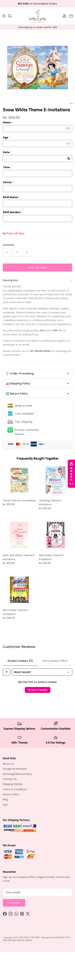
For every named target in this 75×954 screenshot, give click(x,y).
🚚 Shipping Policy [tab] (18, 383)
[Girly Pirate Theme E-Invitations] (55, 535)
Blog (5, 799)
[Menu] (4, 16)
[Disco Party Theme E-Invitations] (19, 589)
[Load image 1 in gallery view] (37, 67)
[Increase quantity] (27, 252)
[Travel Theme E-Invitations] (19, 480)
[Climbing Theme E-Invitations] (55, 480)
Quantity (8, 245)
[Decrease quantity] (7, 252)
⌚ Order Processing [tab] (20, 373)
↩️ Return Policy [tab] (17, 394)
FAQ (5, 804)
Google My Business (15, 769)
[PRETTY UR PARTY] (37, 16)
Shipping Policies (13, 784)
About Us (8, 763)
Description (10, 280)
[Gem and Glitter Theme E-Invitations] (19, 535)
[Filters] (6, 672)
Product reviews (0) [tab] (20, 661)
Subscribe (14, 902)
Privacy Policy (11, 794)
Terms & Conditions (15, 789)
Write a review (37, 690)
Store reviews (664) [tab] (55, 661)
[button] (71, 474)
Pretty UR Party (15, 233)
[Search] (11, 16)
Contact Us (10, 779)
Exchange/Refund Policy (17, 774)
